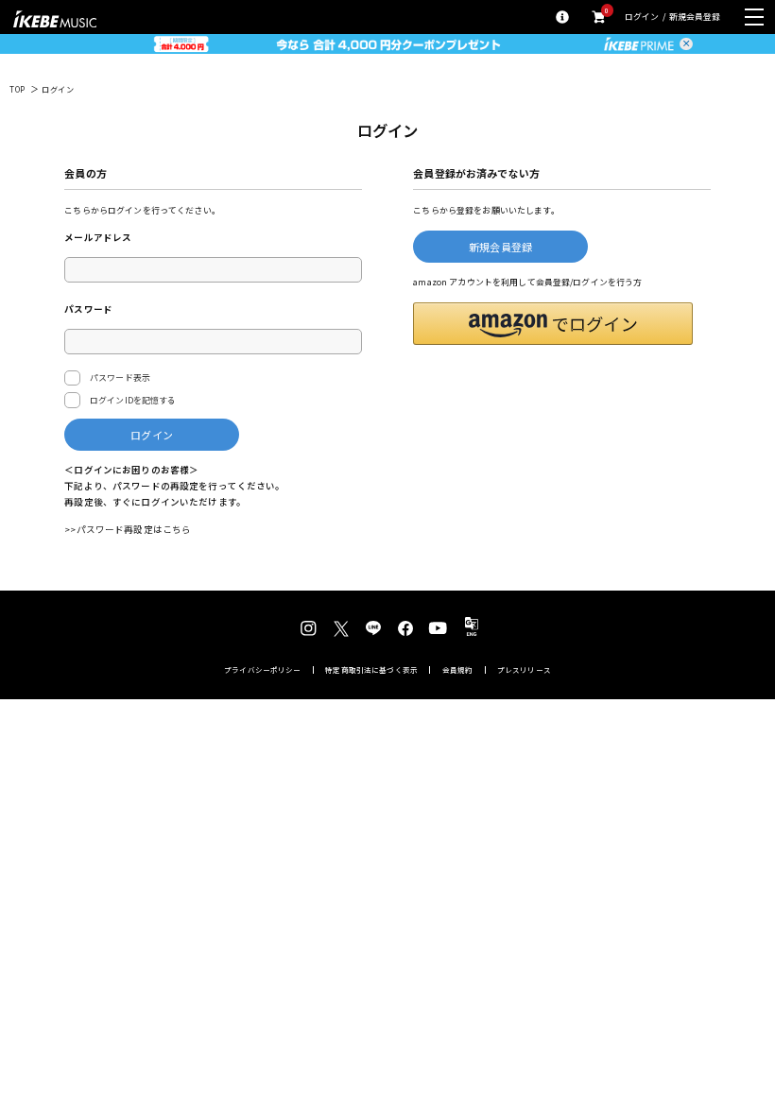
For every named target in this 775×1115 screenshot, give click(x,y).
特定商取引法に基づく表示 (371, 670)
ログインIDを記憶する (133, 400)
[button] (553, 323)
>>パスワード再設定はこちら (127, 529)
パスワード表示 (120, 377)
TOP (17, 89)
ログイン (642, 17)
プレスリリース (524, 670)
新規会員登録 (695, 17)
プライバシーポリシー (262, 670)
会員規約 (458, 670)
